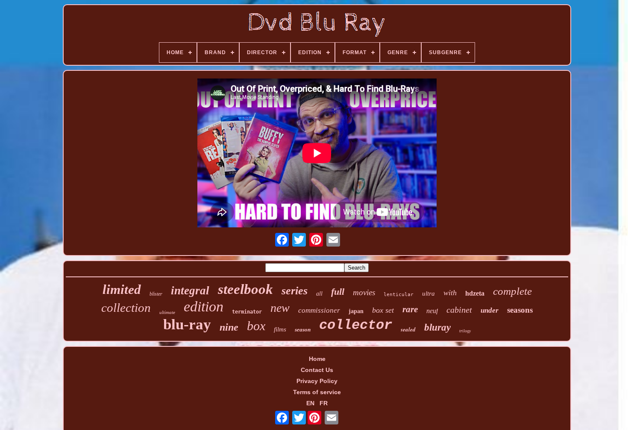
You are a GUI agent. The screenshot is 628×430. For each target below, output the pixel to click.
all (319, 294)
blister (156, 294)
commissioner (319, 310)
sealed (408, 329)
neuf (432, 310)
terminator (247, 312)
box (256, 326)
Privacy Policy (316, 381)
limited (122, 289)
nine (229, 327)
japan (356, 311)
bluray (437, 327)
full (337, 291)
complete (512, 291)
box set (383, 310)
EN (310, 403)
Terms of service (317, 392)
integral (190, 290)
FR (324, 403)
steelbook (245, 289)
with (450, 292)
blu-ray (187, 324)
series (295, 291)
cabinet (459, 309)
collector (355, 325)
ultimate (167, 312)
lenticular (399, 294)
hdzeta (474, 293)
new (280, 307)
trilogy (465, 330)
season (303, 329)
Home (317, 358)
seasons (520, 309)
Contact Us (317, 369)
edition (203, 306)
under (490, 310)
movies (364, 292)
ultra (428, 293)
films (280, 329)
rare (410, 309)
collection (126, 307)
